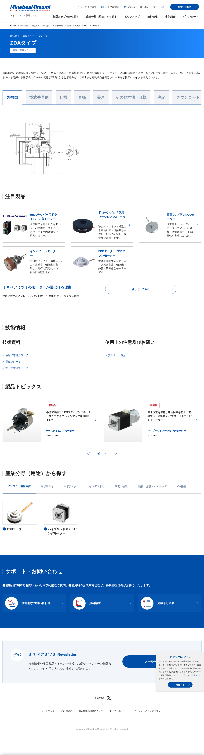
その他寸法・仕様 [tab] (131, 97)
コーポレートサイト (150, 7)
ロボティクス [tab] (71, 486)
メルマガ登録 (112, 7)
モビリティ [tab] (47, 486)
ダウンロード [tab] (188, 97)
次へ (116, 454)
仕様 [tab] (63, 97)
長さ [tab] (101, 97)
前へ (88, 454)
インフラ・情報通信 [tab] (19, 486)
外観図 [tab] (12, 97)
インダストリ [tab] (97, 486)
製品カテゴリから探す (66, 16)
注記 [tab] (161, 97)
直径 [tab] (82, 97)
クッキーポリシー (191, 675)
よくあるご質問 (88, 7)
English (131, 7)
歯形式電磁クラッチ (16, 355)
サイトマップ (48, 711)
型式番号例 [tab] (39, 97)
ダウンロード (190, 16)
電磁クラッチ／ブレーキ (77, 25)
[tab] (99, 453)
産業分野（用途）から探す (101, 16)
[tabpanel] (102, 518)
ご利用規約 (66, 711)
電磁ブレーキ (13, 361)
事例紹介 (170, 16)
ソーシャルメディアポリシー (148, 711)
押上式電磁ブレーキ (16, 368)
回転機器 (59, 25)
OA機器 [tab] (181, 486)
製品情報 (24, 25)
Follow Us (98, 698)
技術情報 (152, 16)
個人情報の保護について (91, 711)
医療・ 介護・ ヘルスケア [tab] (152, 486)
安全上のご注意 (117, 355)
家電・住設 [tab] (121, 486)
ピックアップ (132, 16)
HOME (13, 25)
